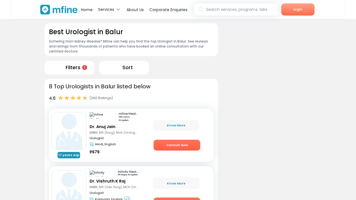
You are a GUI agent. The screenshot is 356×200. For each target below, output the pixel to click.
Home (87, 9)
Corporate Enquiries (168, 9)
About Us (135, 9)
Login (297, 9)
